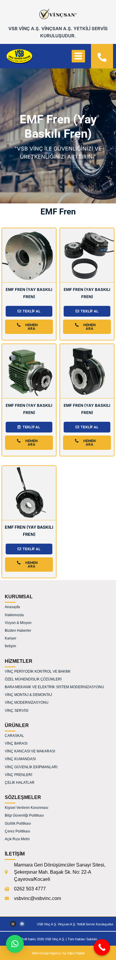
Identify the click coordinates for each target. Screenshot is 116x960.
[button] (15, 944)
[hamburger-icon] (78, 56)
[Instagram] (13, 924)
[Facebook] (22, 924)
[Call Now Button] (102, 947)
